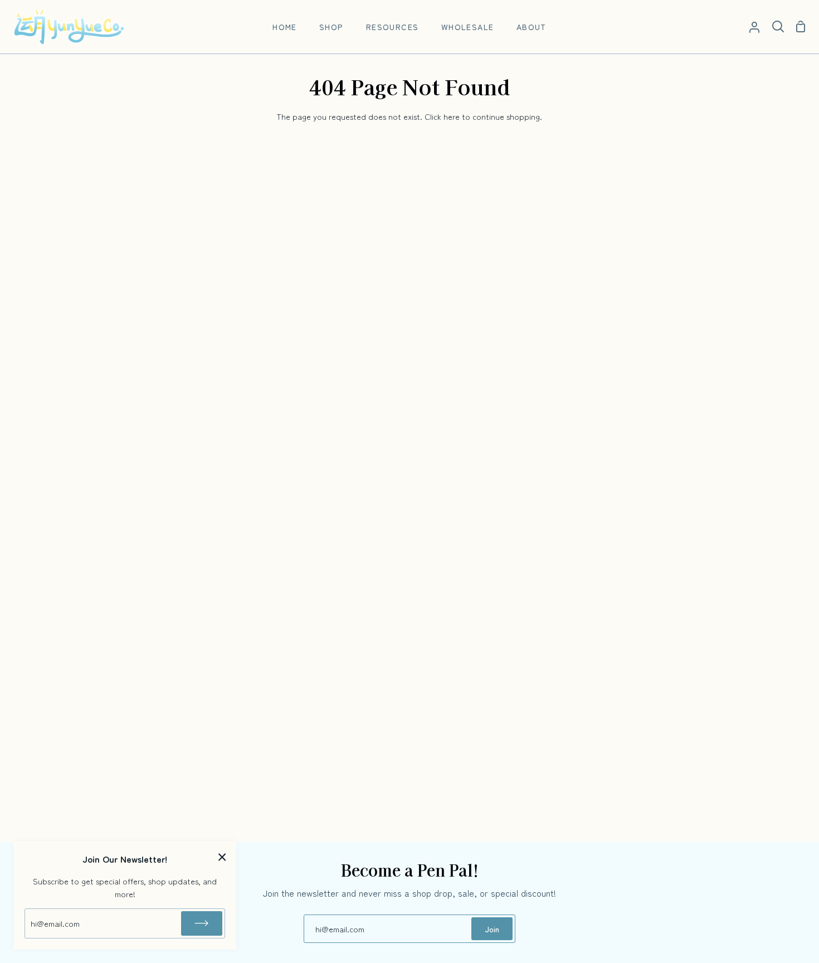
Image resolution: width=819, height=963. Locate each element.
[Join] (201, 923)
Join (492, 929)
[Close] (222, 856)
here (451, 116)
